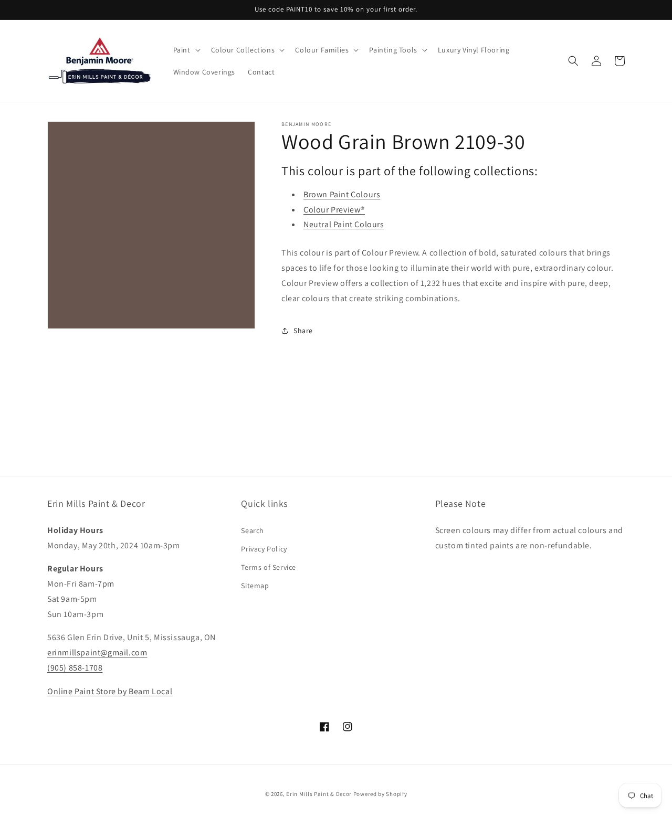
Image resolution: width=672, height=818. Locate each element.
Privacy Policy (264, 549)
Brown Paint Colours (341, 194)
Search (252, 530)
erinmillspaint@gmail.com (97, 652)
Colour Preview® (334, 209)
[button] (186, 50)
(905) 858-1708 (74, 667)
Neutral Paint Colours (343, 224)
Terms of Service (268, 567)
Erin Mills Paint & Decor (319, 794)
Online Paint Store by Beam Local (109, 691)
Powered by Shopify (380, 794)
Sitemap (255, 585)
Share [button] (303, 330)
